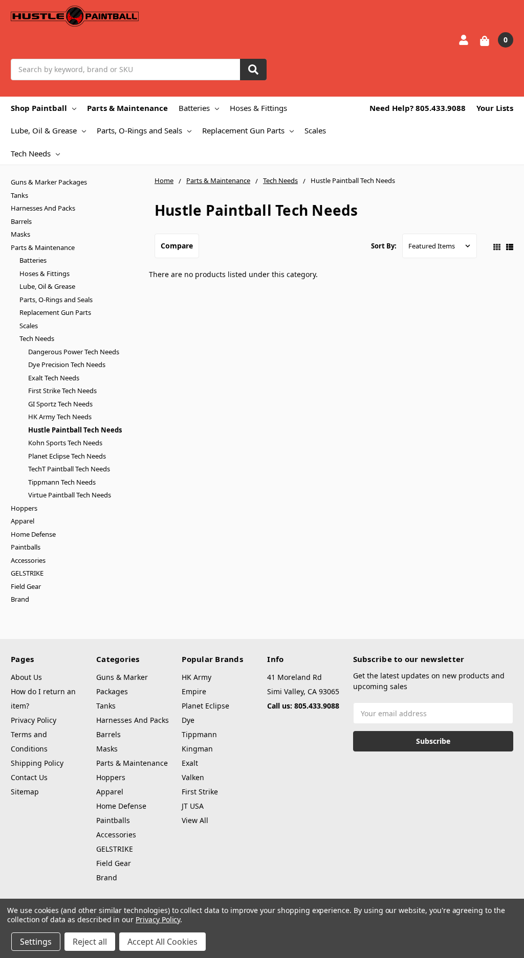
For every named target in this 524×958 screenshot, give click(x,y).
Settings (36, 941)
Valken (193, 777)
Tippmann (199, 734)
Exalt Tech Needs (53, 377)
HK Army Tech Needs (60, 416)
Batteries (194, 108)
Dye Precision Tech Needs (66, 364)
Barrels (21, 221)
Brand (20, 599)
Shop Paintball (39, 108)
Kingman (197, 749)
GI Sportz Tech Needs (60, 403)
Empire (194, 691)
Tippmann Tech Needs (62, 482)
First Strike (200, 791)
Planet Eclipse (205, 706)
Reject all (90, 941)
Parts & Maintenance (127, 108)
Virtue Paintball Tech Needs (69, 494)
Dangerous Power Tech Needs (73, 351)
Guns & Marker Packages (49, 182)
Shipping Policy (37, 763)
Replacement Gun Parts (243, 130)
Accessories (28, 560)
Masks (20, 234)
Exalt (190, 763)
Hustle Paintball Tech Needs (75, 430)
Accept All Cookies (162, 941)
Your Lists (494, 108)
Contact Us (29, 777)
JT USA (193, 806)
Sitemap (25, 791)
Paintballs (25, 547)
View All (195, 820)
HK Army (196, 677)
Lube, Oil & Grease (44, 130)
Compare (177, 245)
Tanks (19, 195)
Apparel (22, 521)
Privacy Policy (33, 720)
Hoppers (24, 508)
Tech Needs (31, 153)
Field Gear (26, 586)
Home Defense (33, 534)
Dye (188, 720)
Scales (315, 130)
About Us (26, 677)
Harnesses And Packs (43, 208)
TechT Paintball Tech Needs (69, 468)
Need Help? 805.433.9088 (417, 108)
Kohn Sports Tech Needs (65, 442)
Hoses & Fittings (258, 108)
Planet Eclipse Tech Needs (67, 456)
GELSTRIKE (27, 573)
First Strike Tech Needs (62, 390)
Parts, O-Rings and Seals (139, 130)
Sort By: (384, 245)
